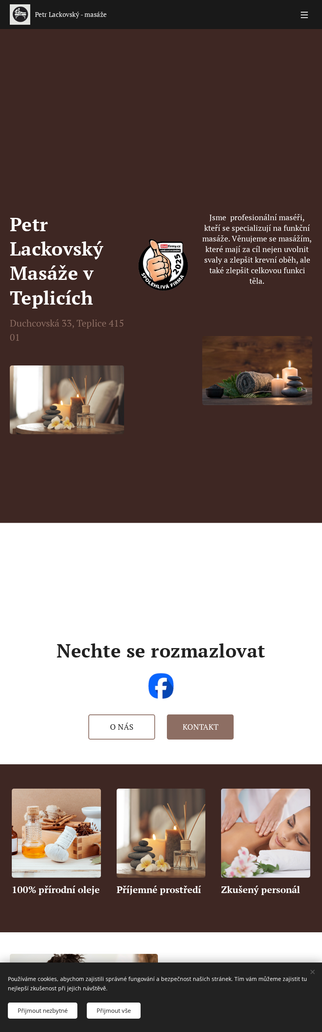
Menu (304, 14)
